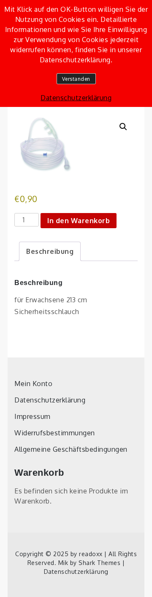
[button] (123, 126)
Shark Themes (100, 562)
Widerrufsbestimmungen (54, 433)
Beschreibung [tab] (49, 251)
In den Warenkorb (78, 220)
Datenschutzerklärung (49, 400)
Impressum (32, 416)
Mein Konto (33, 383)
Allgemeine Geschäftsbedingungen (71, 449)
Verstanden (76, 79)
